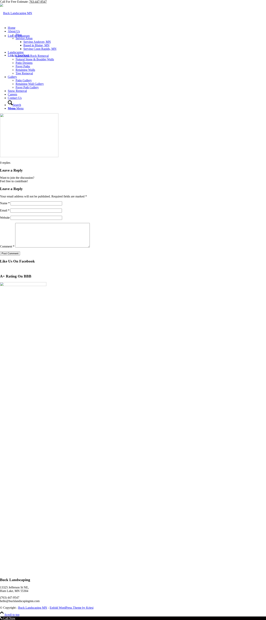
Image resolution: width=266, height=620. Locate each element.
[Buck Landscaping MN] (16, 13)
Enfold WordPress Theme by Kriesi (71, 607)
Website (5, 217)
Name (5, 203)
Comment (7, 246)
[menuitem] (137, 28)
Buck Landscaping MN (32, 607)
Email (5, 210)
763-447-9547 (38, 1)
